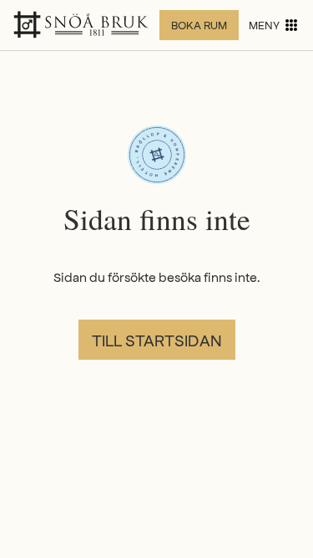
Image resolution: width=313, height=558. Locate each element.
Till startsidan (157, 340)
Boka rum (199, 25)
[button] (274, 25)
